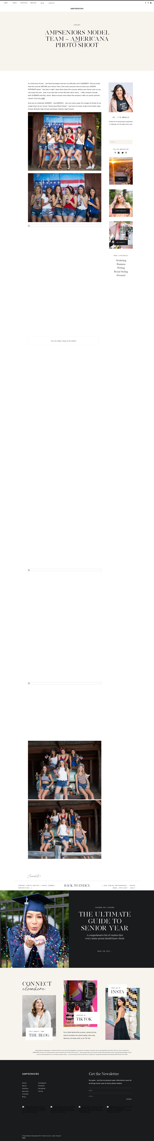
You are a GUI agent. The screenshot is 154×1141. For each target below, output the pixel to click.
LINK (43, 98)
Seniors (77, 25)
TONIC (23, 1137)
